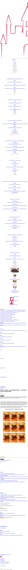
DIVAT (15, 91)
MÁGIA (15, 68)
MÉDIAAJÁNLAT (2, 559)
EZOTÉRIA (14, 62)
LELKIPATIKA (15, 64)
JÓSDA (15, 263)
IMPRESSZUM (2, 558)
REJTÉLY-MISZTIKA (14, 70)
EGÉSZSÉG (14, 110)
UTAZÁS (15, 245)
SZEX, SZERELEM (14, 132)
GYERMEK (14, 174)
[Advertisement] (5, 450)
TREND (15, 89)
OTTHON (14, 171)
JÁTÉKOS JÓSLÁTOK (15, 265)
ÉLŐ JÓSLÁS (14, 266)
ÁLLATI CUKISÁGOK (15, 192)
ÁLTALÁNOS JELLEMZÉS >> (4, 526)
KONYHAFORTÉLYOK (15, 153)
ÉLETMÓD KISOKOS (15, 292)
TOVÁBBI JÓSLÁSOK (3, 387)
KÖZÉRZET (14, 112)
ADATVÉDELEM (2, 560)
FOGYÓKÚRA (15, 113)
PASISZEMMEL (15, 210)
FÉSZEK (15, 173)
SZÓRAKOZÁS (15, 228)
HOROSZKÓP (15, 65)
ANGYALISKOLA (14, 69)
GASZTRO (14, 151)
